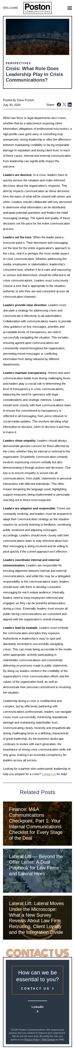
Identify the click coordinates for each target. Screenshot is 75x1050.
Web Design (48, 1039)
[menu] (69, 8)
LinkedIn (38, 1006)
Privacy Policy (31, 1039)
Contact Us (35, 988)
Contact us (49, 774)
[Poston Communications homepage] (37, 8)
